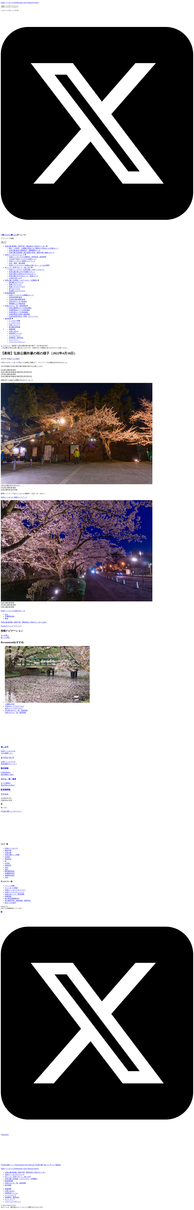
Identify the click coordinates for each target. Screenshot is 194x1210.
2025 (6, 867)
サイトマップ (14, 340)
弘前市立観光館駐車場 (17, 299)
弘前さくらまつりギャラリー (15, 890)
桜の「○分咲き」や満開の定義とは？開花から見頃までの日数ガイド (33, 248)
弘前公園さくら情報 (12, 855)
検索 (3, 6)
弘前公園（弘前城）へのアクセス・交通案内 (21, 280)
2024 (6, 869)
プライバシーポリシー (17, 342)
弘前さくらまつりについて (14, 255)
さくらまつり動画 (11, 888)
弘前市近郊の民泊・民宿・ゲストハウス (23, 316)
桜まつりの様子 (10, 903)
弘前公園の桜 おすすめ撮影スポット (22, 272)
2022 (6, 614)
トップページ (6, 346)
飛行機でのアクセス (16, 282)
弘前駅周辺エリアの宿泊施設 (19, 310)
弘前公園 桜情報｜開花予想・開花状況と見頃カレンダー (25, 246)
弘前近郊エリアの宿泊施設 (18, 312)
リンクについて (14, 335)
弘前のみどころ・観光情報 (14, 894)
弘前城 (7, 857)
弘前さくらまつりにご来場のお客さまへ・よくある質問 (29, 265)
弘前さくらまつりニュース (14, 892)
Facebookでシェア (7, 626)
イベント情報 (10, 886)
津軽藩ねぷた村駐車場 (17, 304)
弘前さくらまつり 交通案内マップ (21, 295)
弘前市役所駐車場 (15, 297)
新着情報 (12, 329)
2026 (6, 877)
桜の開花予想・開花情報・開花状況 (18, 900)
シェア (8, 6)
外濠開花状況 (10, 616)
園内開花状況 (10, 871)
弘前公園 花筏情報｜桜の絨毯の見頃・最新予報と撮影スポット (32, 252)
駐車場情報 (9, 293)
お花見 (7, 863)
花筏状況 (8, 865)
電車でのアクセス (15, 284)
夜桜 (6, 618)
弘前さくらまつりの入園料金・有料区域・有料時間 (27, 257)
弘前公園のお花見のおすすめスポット (22, 274)
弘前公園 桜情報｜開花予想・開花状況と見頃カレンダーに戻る (23, 622)
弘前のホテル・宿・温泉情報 (15, 306)
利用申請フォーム (15, 333)
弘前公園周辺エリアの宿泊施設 (20, 308)
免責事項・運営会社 (16, 338)
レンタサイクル (14, 323)
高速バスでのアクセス (17, 286)
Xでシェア (18, 626)
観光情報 (8, 318)
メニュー (14, 6)
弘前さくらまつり (11, 848)
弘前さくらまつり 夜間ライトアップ (22, 261)
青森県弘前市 (10, 875)
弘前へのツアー (14, 325)
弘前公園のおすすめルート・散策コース (23, 276)
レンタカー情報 (14, 321)
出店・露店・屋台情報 (17, 263)
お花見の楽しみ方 (15, 278)
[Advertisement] (61, 729)
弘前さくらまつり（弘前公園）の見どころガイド (26, 269)
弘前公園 (8, 852)
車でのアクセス (14, 289)
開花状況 (8, 859)
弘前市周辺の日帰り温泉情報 (19, 314)
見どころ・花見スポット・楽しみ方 (18, 267)
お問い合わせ (14, 331)
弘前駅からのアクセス (17, 291)
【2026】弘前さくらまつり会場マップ (22, 259)
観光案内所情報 (14, 327)
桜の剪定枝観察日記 (12, 898)
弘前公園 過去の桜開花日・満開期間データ (24, 250)
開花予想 (8, 850)
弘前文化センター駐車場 (18, 301)
